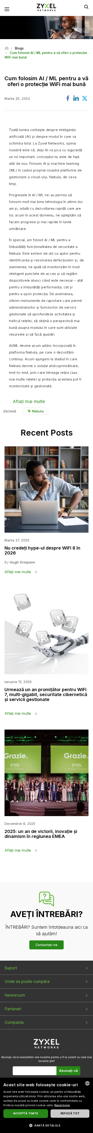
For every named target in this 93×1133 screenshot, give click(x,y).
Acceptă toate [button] (25, 1113)
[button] (46, 1125)
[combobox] (87, 1083)
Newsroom (15, 995)
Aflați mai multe (29, 401)
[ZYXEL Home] (46, 7)
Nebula (38, 411)
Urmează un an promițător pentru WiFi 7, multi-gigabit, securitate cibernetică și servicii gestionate (46, 694)
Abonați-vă (68, 1070)
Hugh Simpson (22, 562)
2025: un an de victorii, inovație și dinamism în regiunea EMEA (41, 834)
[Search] (86, 6)
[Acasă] (7, 48)
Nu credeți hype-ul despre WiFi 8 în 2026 (42, 550)
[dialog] (46, 1105)
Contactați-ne (46, 945)
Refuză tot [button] (70, 1113)
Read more (62, 1105)
